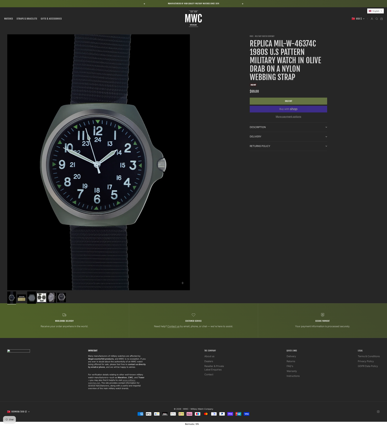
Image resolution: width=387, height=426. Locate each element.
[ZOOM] (183, 283)
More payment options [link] (288, 116)
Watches (8, 18)
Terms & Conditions (369, 356)
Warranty (292, 371)
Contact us (173, 326)
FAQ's (290, 366)
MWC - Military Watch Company (262, 36)
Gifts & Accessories (51, 18)
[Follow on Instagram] (378, 411)
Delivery (291, 356)
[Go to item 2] (21, 297)
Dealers (208, 361)
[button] (375, 10)
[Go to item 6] (61, 297)
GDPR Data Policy (368, 366)
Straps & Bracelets (27, 18)
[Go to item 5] (51, 298)
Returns (291, 361)
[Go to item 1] (11, 297)
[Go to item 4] (41, 297)
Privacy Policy (366, 361)
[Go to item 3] (31, 297)
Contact (208, 374)
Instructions (293, 375)
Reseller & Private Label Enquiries (214, 368)
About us (209, 356)
